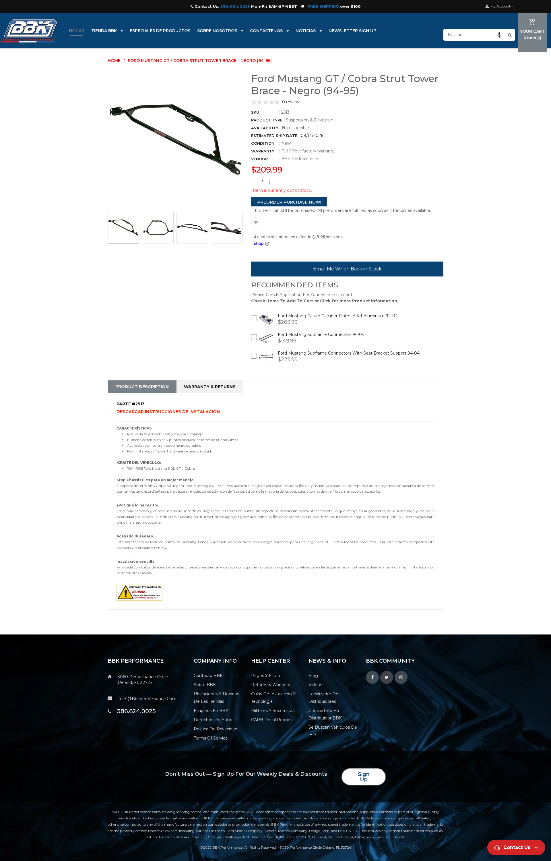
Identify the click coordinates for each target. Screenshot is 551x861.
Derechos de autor (213, 719)
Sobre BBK (205, 684)
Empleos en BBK (211, 710)
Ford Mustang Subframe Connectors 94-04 (321, 334)
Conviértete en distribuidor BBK (325, 714)
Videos (315, 684)
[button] (499, 35)
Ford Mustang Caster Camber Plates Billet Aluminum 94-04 (338, 315)
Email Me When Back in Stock (347, 269)
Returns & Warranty (270, 684)
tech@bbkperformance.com (147, 698)
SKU (255, 112)
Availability (264, 127)
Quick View (266, 324)
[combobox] (475, 34)
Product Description (142, 386)
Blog (313, 675)
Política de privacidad (215, 729)
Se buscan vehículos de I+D (333, 731)
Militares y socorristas (272, 710)
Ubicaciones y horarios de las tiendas (216, 697)
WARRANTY (262, 151)
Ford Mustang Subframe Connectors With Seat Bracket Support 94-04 (349, 353)
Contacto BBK (208, 675)
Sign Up (364, 777)
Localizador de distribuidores (323, 697)
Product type (266, 120)
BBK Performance (299, 158)
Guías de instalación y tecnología (273, 697)
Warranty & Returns (210, 386)
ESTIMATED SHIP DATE (274, 135)
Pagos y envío (265, 675)
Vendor (259, 158)
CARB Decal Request (272, 719)
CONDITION (262, 143)
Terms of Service (211, 738)
